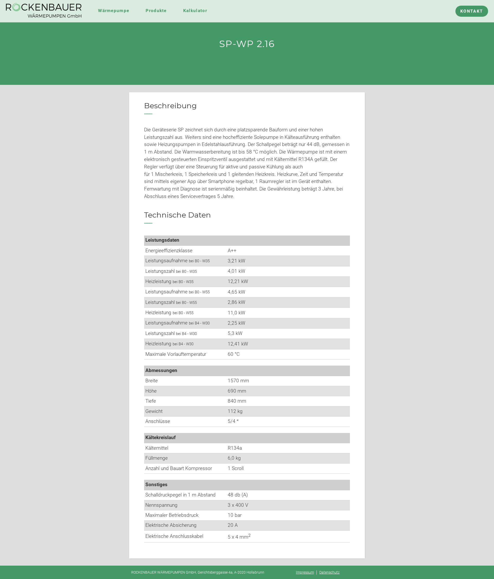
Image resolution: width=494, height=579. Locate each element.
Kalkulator (195, 10)
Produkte (156, 10)
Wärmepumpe (113, 10)
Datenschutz (329, 572)
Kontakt (471, 11)
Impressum (305, 572)
